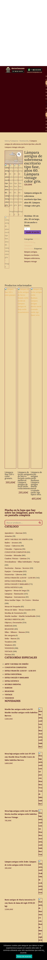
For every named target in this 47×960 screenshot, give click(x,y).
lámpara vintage (30, 261)
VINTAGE (8, 651)
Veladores (8, 645)
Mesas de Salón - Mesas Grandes (18, 610)
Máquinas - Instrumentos (15, 597)
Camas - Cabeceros (12, 546)
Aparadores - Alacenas (13, 533)
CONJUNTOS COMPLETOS (15, 552)
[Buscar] (39, 522)
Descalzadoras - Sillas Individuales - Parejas (22, 562)
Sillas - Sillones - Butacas (15, 632)
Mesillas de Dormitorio (14, 613)
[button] (19, 154)
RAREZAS (8, 626)
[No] (44, 951)
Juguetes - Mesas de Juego (15, 590)
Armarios (8, 536)
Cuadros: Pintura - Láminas (16, 558)
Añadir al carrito (32, 232)
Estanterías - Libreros (13, 574)
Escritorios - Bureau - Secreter (17, 568)
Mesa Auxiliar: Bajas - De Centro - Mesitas (22, 600)
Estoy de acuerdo (24, 956)
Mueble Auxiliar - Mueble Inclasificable (20, 616)
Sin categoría (10, 635)
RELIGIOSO (9, 629)
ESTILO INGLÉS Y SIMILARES (16, 584)
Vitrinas (8, 654)
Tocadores (9, 642)
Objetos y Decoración (13, 622)
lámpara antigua (30, 252)
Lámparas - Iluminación (19, 141)
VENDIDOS (9, 648)
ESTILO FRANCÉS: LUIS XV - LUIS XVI (20, 578)
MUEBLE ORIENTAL (13, 619)
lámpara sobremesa (32, 258)
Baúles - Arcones (11, 543)
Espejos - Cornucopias (14, 571)
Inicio (7, 141)
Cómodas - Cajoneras (13, 549)
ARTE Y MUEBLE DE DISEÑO (16, 539)
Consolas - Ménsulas (13, 555)
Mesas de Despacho (12, 606)
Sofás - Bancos (10, 638)
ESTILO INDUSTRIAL (13, 581)
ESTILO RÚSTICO (12, 587)
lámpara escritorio (31, 255)
